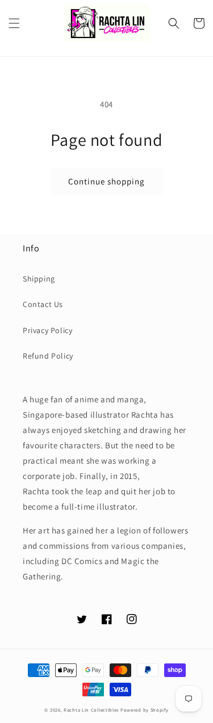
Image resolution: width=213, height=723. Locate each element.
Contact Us (43, 304)
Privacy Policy (47, 330)
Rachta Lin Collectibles (91, 710)
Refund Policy (48, 356)
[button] (14, 23)
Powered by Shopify (144, 710)
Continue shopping (106, 181)
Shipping (39, 279)
